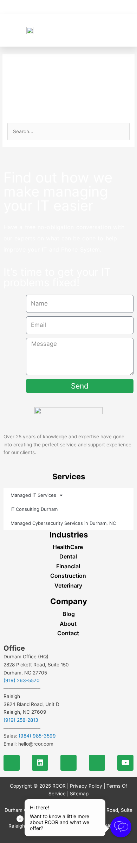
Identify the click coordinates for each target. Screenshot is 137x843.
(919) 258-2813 (21, 720)
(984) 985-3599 (37, 736)
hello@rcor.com (35, 744)
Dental (68, 556)
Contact (68, 633)
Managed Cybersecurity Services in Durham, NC (63, 523)
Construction (68, 575)
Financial (68, 566)
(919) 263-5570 (22, 680)
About (68, 623)
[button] (119, 30)
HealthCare (68, 546)
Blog (69, 613)
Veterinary (68, 585)
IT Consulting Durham (34, 509)
